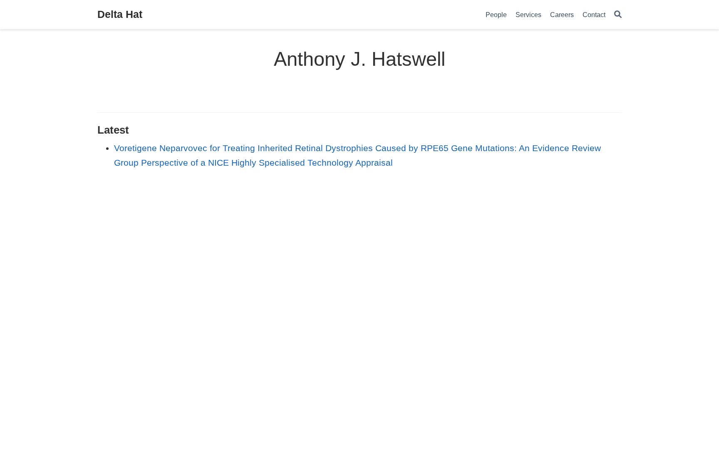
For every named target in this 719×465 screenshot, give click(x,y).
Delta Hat (119, 14)
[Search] (618, 15)
